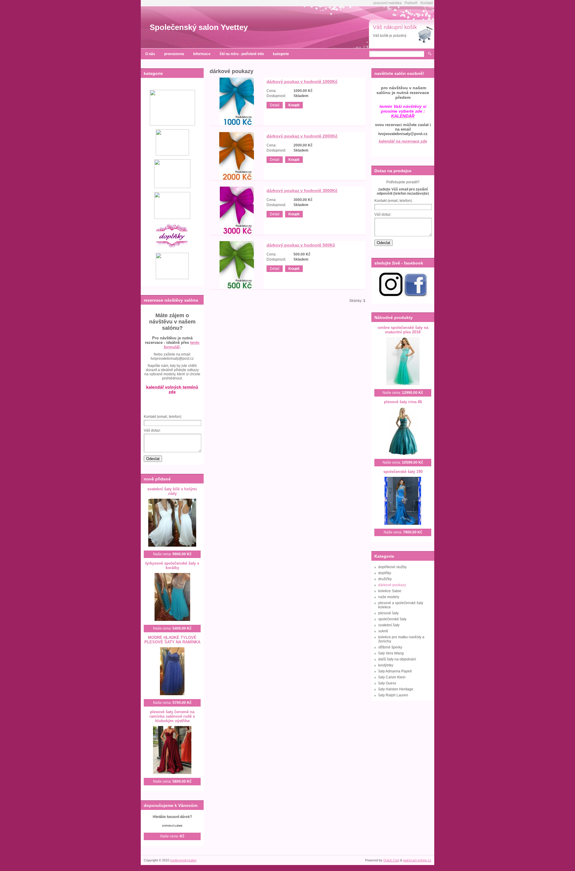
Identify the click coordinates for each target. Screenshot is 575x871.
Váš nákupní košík (395, 27)
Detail (274, 105)
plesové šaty (388, 613)
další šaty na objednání (397, 659)
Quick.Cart (391, 860)
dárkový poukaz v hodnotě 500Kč (301, 245)
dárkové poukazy (392, 585)
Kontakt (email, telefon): (163, 417)
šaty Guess (387, 683)
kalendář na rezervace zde (403, 141)
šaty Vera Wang (391, 653)
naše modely (388, 597)
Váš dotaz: (152, 430)
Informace (202, 54)
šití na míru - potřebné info (242, 54)
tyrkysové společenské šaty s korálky (172, 565)
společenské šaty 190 (403, 471)
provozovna (174, 54)
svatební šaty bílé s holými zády (172, 491)
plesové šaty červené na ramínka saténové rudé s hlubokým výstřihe (172, 716)
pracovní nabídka (387, 3)
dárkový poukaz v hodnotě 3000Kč (302, 190)
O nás (150, 54)
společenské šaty (392, 619)
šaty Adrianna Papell (395, 671)
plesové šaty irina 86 (403, 402)
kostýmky (385, 665)
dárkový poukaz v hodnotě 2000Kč (302, 136)
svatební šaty (389, 625)
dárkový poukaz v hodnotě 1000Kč (302, 81)
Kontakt (426, 3)
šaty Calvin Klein (391, 677)
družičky (385, 579)
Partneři (411, 3)
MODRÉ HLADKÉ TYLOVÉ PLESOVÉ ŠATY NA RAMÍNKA (172, 639)
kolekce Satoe (389, 591)
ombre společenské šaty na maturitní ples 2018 (403, 329)
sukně (383, 631)
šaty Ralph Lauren (393, 695)
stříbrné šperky (390, 647)
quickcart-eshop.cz (417, 860)
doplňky (384, 573)
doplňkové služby (392, 567)
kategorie (281, 54)
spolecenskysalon (183, 860)
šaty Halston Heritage (395, 689)
